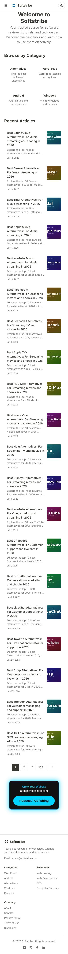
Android (8, 878)
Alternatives (11, 883)
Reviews (9, 893)
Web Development (47, 878)
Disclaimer (10, 927)
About (7, 907)
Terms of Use (11, 922)
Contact (8, 912)
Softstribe (17, 841)
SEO (39, 883)
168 (41, 767)
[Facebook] (37, 947)
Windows (9, 888)
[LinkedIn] (43, 947)
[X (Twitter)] (31, 947)
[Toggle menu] (6, 5)
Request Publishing (34, 800)
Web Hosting (44, 873)
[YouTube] (24, 947)
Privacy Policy (12, 917)
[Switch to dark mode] (61, 5)
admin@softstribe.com (24, 858)
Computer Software (48, 888)
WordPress (10, 873)
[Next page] (52, 767)
